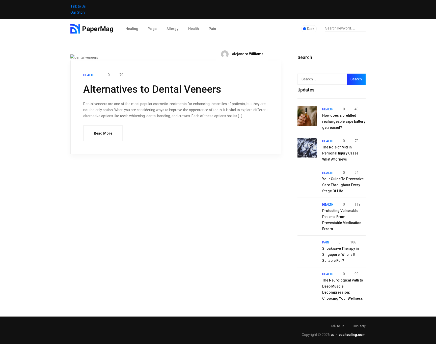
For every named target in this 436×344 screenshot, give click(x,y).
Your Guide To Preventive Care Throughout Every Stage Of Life (343, 185)
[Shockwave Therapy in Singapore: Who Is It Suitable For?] (307, 249)
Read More (103, 133)
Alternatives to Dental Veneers (152, 89)
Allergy (172, 29)
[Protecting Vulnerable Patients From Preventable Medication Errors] (307, 211)
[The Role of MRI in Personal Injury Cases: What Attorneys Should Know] (307, 148)
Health (193, 29)
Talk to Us (78, 6)
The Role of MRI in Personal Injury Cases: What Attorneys (341, 153)
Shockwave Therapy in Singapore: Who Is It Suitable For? (340, 254)
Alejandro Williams (247, 54)
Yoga (152, 29)
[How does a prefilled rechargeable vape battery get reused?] (307, 116)
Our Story (78, 12)
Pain (212, 29)
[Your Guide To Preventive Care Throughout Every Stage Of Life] (307, 179)
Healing (131, 29)
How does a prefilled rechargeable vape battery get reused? (343, 121)
